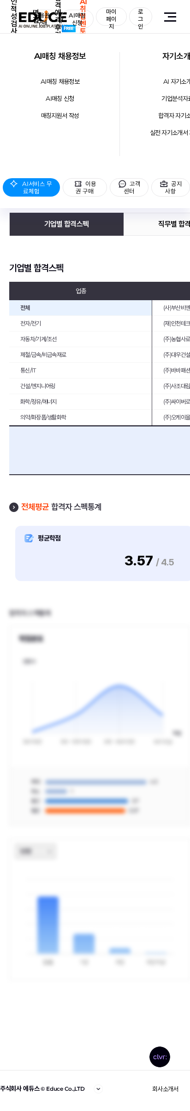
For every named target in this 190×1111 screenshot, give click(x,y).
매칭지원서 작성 (60, 115)
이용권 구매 (41, 19)
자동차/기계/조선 (38, 339)
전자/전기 (30, 323)
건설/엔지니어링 (37, 386)
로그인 (140, 17)
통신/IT (28, 370)
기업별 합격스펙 (66, 224)
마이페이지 (111, 17)
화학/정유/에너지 (38, 401)
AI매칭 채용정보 (60, 56)
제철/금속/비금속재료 (43, 354)
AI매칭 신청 (60, 98)
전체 (25, 307)
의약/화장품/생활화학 (43, 417)
